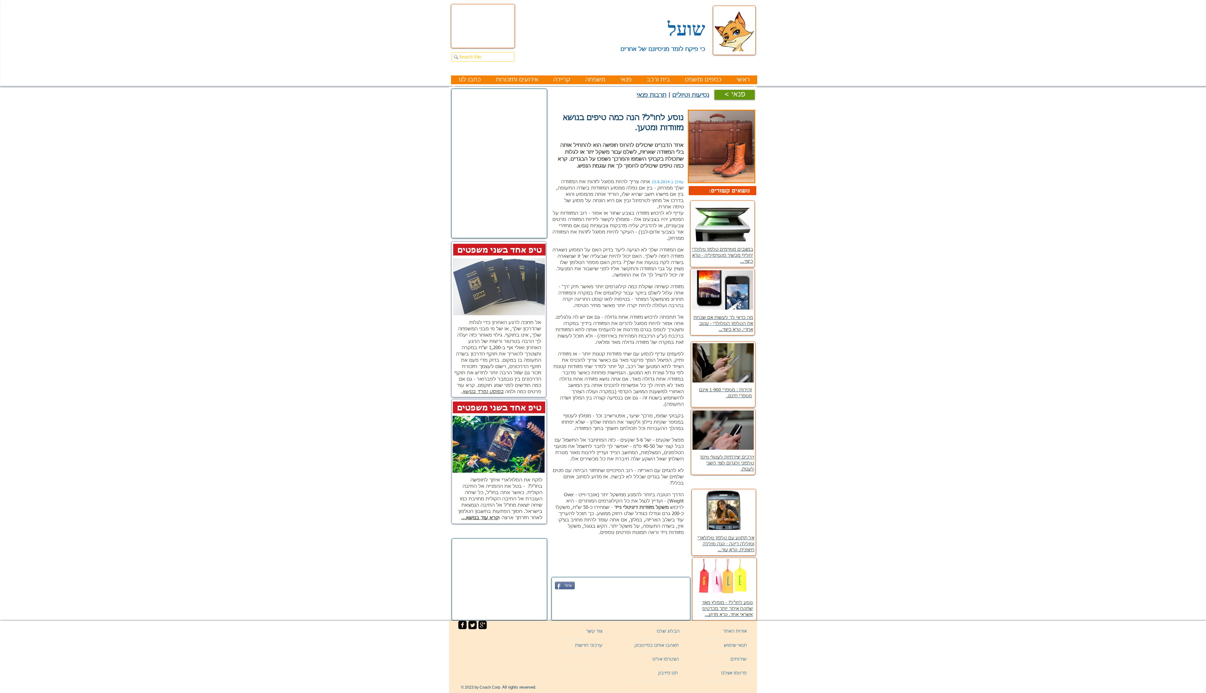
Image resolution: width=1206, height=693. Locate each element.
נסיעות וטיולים (690, 95)
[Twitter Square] (472, 625)
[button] (725, 659)
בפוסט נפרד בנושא (482, 391)
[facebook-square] (462, 625)
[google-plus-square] (482, 625)
